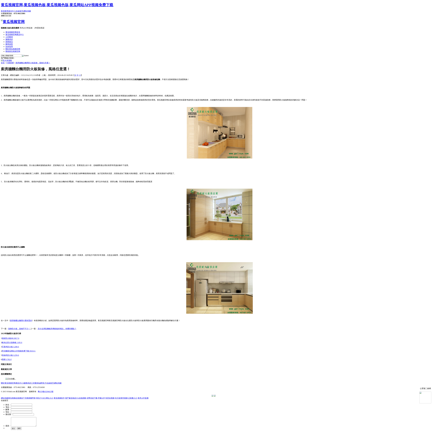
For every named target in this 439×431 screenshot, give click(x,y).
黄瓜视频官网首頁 (12, 32)
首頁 (3, 63)
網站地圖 (27, 11)
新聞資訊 (9, 42)
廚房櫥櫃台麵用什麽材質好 (21, 321)
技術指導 (9, 47)
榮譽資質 (9, 44)
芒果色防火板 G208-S (10, 347)
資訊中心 (12, 11)
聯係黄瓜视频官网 (12, 51)
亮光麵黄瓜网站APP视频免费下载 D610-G (19, 351)
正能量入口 (132, 398)
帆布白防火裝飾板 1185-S (12, 342)
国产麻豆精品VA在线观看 (75, 398)
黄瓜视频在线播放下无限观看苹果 (22, 398)
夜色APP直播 (143, 398)
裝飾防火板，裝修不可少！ (19, 329)
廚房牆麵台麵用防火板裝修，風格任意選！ (33, 63)
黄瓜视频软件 (59, 398)
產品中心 (19, 383)
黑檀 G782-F (7, 359)
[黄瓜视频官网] (13, 22)
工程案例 (9, 37)
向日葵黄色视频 (121, 398)
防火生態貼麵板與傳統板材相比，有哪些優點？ (56, 329)
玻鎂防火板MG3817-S (10, 338)
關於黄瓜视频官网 (12, 49)
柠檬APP (101, 398)
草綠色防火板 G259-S (10, 355)
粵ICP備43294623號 (45, 392)
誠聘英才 (42, 383)
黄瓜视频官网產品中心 (14, 35)
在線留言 (19, 11)
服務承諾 (9, 39)
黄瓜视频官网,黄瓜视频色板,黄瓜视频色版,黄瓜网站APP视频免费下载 (57, 5)
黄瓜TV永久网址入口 (44, 398)
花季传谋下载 (91, 398)
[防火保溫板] (6, 60)
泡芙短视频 (109, 398)
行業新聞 (10, 63)
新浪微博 (4, 11)
